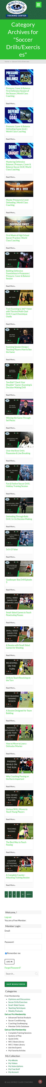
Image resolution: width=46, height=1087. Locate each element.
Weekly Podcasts (15, 1011)
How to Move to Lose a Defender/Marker (16, 744)
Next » (29, 894)
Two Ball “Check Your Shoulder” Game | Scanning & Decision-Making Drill (19, 385)
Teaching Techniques (17, 1008)
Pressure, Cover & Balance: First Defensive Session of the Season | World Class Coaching (18, 92)
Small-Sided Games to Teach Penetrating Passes (18, 613)
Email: (7, 930)
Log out (8, 917)
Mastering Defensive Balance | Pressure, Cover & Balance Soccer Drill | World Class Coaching (18, 165)
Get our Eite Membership (15, 1029)
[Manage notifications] (40, 1082)
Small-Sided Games (16, 1005)
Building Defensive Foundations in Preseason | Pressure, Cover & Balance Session (18, 275)
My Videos (12, 1063)
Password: (9, 942)
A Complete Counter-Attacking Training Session (18, 876)
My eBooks (13, 1060)
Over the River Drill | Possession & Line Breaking (18, 451)
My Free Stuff (14, 1069)
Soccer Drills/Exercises (17, 1002)
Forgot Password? (13, 967)
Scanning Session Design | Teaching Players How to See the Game (19, 349)
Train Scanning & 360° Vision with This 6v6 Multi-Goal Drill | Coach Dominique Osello (19, 312)
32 (23, 894)
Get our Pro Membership (15, 1014)
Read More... (10, 103)
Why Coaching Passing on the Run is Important (17, 777)
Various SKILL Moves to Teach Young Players (16, 810)
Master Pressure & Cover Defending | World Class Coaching (17, 202)
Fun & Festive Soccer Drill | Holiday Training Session (18, 484)
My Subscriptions (15, 1066)
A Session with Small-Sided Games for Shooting (18, 646)
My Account (13, 1072)
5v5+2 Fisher (12, 549)
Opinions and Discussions (19, 999)
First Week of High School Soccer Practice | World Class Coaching (17, 238)
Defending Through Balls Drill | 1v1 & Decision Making (19, 517)
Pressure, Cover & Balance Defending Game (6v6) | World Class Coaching (18, 129)
